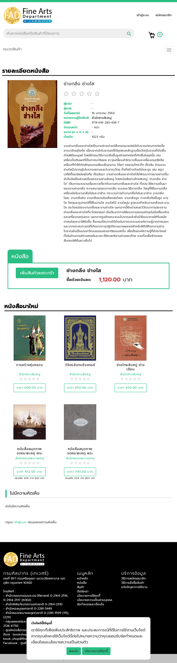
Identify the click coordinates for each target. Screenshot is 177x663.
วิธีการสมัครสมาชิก (133, 578)
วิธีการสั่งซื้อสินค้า (132, 583)
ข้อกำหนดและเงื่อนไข (90, 604)
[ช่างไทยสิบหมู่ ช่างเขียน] (131, 338)
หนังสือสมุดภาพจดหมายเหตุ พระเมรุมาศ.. (29, 453)
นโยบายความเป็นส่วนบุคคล (94, 600)
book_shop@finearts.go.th (22, 639)
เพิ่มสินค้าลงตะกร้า (37, 273)
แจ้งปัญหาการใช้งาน (134, 587)
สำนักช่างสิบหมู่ (102, 118)
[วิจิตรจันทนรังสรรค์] (80, 338)
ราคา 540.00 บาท (80, 471)
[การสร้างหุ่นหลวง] (30, 338)
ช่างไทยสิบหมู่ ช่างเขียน (131, 367)
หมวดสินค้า (12, 49)
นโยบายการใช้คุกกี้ (96, 651)
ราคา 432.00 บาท (29, 471)
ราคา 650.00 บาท (80, 387)
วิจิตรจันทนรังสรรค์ (80, 364)
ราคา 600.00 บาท (30, 387)
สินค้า (80, 587)
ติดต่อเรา (82, 591)
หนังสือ (20, 256)
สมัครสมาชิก (163, 15)
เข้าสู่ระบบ (144, 15)
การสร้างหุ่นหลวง (29, 364)
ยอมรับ (73, 651)
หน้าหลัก (82, 578)
